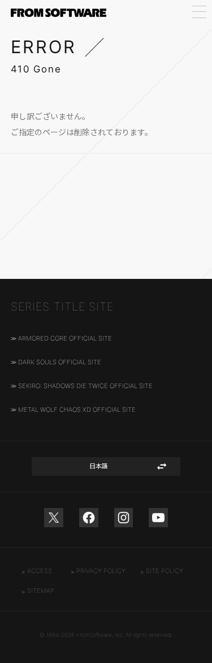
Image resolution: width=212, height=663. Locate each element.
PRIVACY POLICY (101, 571)
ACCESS (39, 571)
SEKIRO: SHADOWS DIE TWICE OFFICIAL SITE (85, 386)
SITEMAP (40, 591)
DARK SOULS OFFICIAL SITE (59, 362)
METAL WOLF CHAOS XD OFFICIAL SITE (77, 410)
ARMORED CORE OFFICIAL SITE (65, 338)
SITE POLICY (164, 571)
